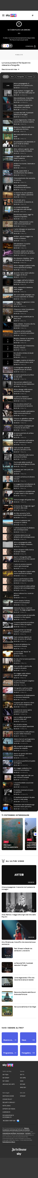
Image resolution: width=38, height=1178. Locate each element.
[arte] (12, 15)
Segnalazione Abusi (9, 1142)
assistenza (20, 1133)
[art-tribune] (19, 1149)
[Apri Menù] (3, 15)
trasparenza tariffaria (9, 1133)
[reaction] (7, 45)
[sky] (19, 1154)
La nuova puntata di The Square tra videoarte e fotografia (16, 64)
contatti (28, 1133)
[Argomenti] (32, 15)
